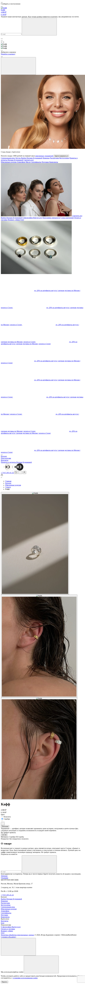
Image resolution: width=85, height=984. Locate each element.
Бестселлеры (64, 158)
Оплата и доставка (8, 929)
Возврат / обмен (14, 220)
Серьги (8, 487)
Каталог (4, 456)
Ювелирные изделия (8, 162)
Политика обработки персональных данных (17, 935)
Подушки (45, 162)
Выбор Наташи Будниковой (31, 158)
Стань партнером (67, 218)
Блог (2, 923)
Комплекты (53, 162)
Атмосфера (21, 162)
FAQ (22, 220)
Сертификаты (36, 162)
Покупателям (6, 458)
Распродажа (54, 158)
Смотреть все (29, 160)
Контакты (4, 460)
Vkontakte (4, 878)
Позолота (7, 817)
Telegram (4, 876)
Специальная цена (8, 158)
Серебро (7, 819)
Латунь (18, 158)
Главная (8, 481)
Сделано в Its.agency (8, 937)
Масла (28, 162)
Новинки (46, 158)
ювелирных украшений (44, 156)
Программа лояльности (51, 218)
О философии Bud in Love (32, 218)
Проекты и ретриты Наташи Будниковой (16, 462)
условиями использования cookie (25, 978)
